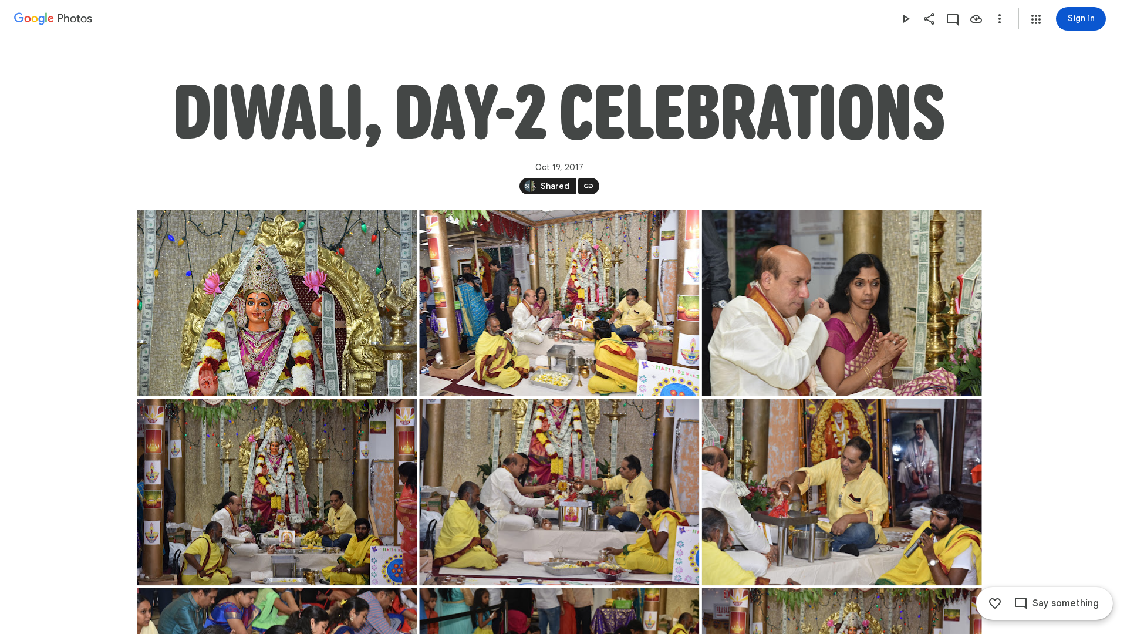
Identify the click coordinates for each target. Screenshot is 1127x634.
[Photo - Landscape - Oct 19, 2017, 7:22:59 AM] (841, 303)
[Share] (929, 19)
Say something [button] (1065, 603)
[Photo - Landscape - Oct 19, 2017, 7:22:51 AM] (559, 303)
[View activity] (952, 19)
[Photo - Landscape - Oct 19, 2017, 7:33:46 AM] (559, 492)
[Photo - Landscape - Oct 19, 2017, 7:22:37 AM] (277, 303)
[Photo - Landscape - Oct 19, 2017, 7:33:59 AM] (841, 492)
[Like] (995, 603)
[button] (1036, 19)
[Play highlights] (906, 19)
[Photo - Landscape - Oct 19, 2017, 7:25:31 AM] (277, 492)
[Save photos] (976, 19)
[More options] (999, 19)
